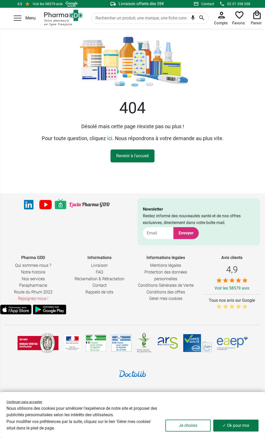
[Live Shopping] (60, 204)
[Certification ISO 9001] (38, 343)
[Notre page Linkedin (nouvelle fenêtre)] (28, 204)
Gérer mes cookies (165, 298)
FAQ (99, 272)
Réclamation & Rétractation (99, 278)
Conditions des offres (165, 292)
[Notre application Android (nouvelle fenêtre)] (49, 309)
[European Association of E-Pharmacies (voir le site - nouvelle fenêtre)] (232, 343)
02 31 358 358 (238, 4)
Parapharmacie (33, 285)
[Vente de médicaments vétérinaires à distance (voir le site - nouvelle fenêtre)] (121, 343)
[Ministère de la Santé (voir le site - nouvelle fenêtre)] (72, 343)
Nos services (33, 278)
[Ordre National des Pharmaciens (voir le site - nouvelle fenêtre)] (144, 343)
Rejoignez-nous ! (33, 298)
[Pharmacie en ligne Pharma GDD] (61, 18)
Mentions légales (165, 265)
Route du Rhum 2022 (33, 292)
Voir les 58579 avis (48, 4)
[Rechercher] (201, 18)
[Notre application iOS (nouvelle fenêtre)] (16, 309)
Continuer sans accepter (24, 402)
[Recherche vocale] (193, 19)
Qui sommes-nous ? (33, 265)
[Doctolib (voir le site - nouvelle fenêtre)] (132, 373)
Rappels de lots (99, 292)
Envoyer (186, 233)
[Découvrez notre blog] (89, 205)
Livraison (99, 265)
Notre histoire (33, 272)
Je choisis (188, 425)
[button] (17, 18)
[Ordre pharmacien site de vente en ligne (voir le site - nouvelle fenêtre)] (96, 343)
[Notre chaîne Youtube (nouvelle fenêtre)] (45, 204)
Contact (207, 4)
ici (109, 138)
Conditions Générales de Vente (166, 285)
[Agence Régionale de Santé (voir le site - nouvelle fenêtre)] (167, 343)
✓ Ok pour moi (236, 425)
